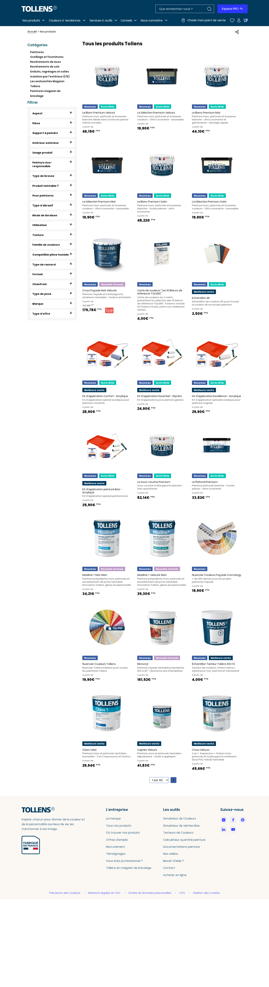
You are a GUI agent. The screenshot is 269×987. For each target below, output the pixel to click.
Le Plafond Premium (205, 482)
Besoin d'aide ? (173, 861)
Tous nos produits (118, 826)
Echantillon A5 (201, 298)
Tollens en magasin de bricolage (128, 868)
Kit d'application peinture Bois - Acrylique (102, 490)
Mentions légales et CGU (104, 893)
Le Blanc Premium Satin (152, 201)
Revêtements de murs (45, 62)
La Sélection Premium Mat (99, 201)
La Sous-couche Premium (153, 482)
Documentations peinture (181, 847)
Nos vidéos (170, 854)
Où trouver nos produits (123, 833)
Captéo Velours (147, 750)
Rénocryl (142, 664)
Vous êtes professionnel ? (124, 861)
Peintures (37, 52)
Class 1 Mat (89, 750)
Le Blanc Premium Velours (98, 112)
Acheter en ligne (174, 875)
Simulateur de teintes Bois (181, 826)
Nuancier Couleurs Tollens (99, 664)
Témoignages (115, 854)
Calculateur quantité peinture (184, 840)
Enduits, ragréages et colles (49, 71)
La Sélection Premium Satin (209, 201)
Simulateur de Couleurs (179, 818)
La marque (113, 818)
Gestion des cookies (206, 893)
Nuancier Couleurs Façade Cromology (216, 575)
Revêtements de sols (44, 66)
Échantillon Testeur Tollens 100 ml (213, 664)
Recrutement (115, 847)
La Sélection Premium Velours (156, 112)
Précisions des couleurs (65, 893)
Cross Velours (201, 750)
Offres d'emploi (117, 840)
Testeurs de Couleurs (178, 833)
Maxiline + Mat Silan (94, 575)
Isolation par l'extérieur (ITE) (50, 76)
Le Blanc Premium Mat (206, 112)
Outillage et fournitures (46, 57)
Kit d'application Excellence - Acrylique (216, 396)
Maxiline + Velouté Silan (152, 575)
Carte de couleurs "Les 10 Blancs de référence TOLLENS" (159, 292)
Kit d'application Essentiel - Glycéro (159, 396)
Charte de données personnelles (150, 893)
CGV (182, 893)
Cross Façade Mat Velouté (99, 290)
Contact (169, 868)
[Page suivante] (173, 780)
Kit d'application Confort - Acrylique (105, 396)
